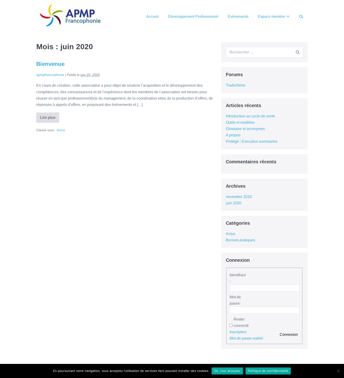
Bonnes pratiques (240, 240)
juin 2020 (233, 203)
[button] (301, 16)
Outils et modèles (240, 122)
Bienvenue (50, 64)
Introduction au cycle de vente (250, 116)
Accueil (152, 17)
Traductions (235, 85)
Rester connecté (241, 322)
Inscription (238, 332)
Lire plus (49, 117)
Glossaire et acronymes (245, 129)
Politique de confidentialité (268, 371)
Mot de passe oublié (246, 338)
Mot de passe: (235, 300)
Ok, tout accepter (227, 371)
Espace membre (271, 17)
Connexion (289, 335)
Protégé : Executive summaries (251, 141)
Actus (61, 130)
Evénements (238, 17)
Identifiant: (238, 278)
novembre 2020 (239, 197)
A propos (233, 135)
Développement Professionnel (193, 17)
